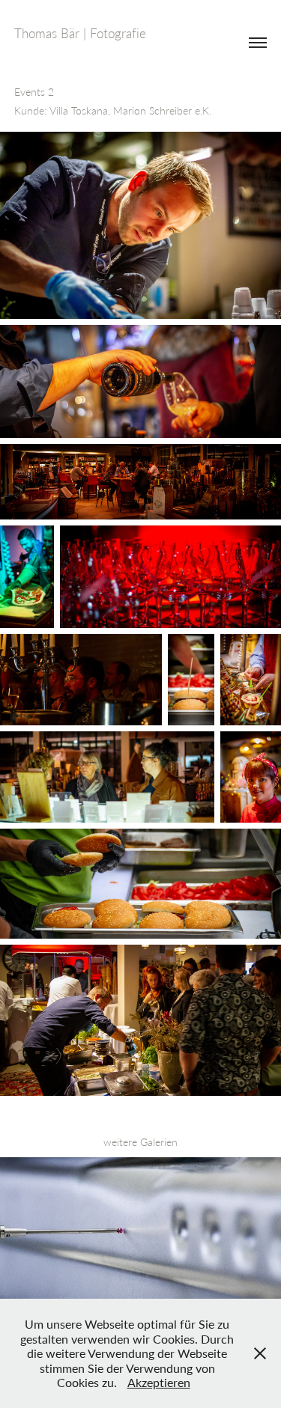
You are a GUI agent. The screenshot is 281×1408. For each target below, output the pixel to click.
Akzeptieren (158, 1382)
